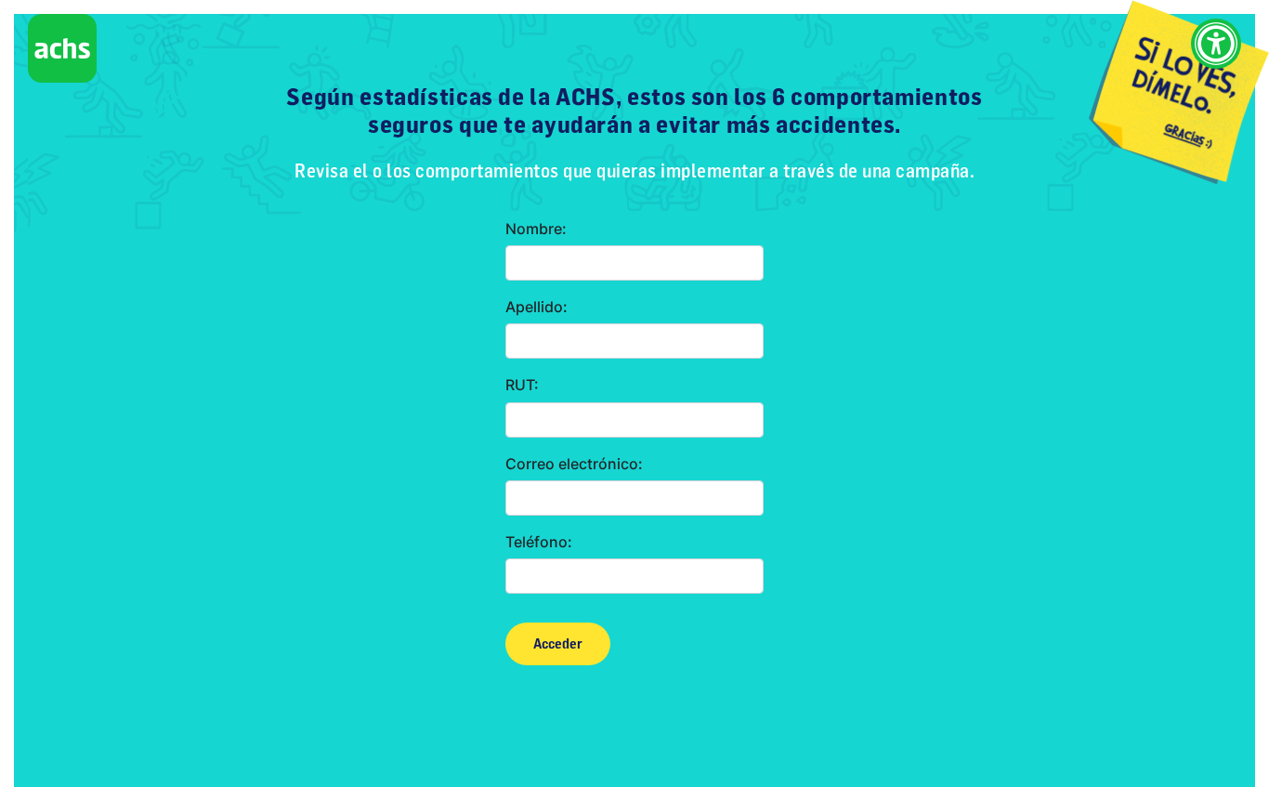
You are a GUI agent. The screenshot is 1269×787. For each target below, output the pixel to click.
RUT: (522, 385)
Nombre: (536, 229)
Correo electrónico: (574, 464)
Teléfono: (538, 542)
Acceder (557, 644)
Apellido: (536, 307)
